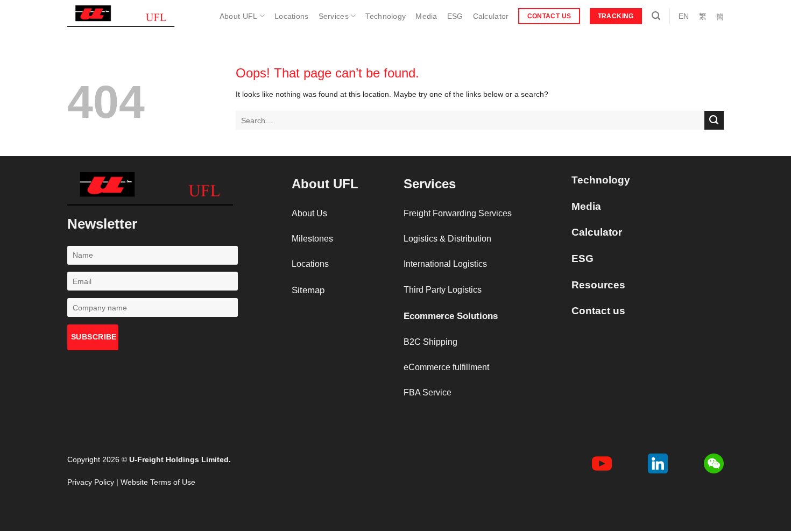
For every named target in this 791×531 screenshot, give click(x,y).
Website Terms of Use (158, 482)
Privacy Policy (90, 482)
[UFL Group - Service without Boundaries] (121, 16)
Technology (385, 16)
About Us (309, 213)
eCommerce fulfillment (446, 367)
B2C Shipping (430, 341)
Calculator (491, 16)
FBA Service (427, 392)
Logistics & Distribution (447, 238)
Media (426, 16)
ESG (455, 16)
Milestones (312, 238)
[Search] (656, 15)
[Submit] (714, 120)
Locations (291, 16)
